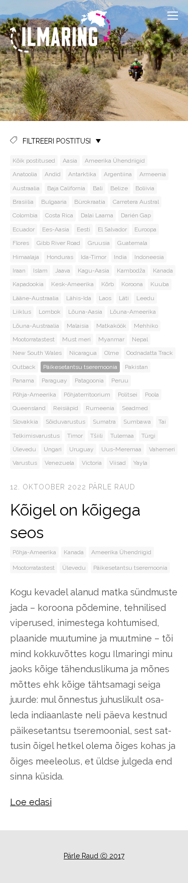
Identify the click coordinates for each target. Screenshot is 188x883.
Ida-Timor (93, 257)
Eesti (83, 229)
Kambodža (131, 270)
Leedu (145, 298)
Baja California (66, 188)
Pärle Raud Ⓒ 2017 (94, 856)
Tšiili (96, 435)
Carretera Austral (136, 201)
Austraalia (26, 188)
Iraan (19, 270)
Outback (24, 366)
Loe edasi (31, 802)
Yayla (140, 462)
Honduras (60, 257)
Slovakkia (25, 421)
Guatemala (132, 242)
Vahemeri (162, 449)
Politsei (127, 394)
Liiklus (22, 311)
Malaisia (78, 325)
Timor (75, 435)
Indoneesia (149, 257)
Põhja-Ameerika (34, 394)
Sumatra (104, 421)
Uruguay (81, 449)
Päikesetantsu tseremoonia (80, 366)
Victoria (92, 462)
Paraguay (54, 380)
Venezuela (59, 462)
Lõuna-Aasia (85, 311)
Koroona (132, 284)
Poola (152, 394)
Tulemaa (122, 435)
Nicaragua (83, 352)
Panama (23, 380)
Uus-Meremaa (121, 449)
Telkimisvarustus (36, 435)
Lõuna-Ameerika (133, 311)
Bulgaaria (54, 201)
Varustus (25, 462)
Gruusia (99, 242)
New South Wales (37, 352)
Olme (111, 352)
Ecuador (24, 229)
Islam (40, 270)
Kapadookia (28, 284)
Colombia (25, 215)
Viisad (117, 462)
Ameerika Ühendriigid (115, 160)
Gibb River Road (58, 242)
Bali (98, 188)
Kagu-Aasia (93, 270)
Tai (162, 421)
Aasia (70, 160)
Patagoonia (89, 380)
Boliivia (144, 188)
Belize (119, 188)
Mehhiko (146, 325)
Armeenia (152, 174)
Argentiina (118, 174)
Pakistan (136, 366)
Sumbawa (137, 421)
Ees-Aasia (55, 229)
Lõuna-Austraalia (36, 325)
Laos (105, 298)
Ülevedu (24, 449)
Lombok (50, 311)
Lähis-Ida (78, 298)
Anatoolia (25, 174)
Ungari (53, 449)
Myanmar (111, 339)
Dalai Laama (97, 215)
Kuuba (159, 284)
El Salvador (112, 229)
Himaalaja (26, 257)
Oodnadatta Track (149, 352)
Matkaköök (111, 325)
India (120, 257)
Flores (21, 242)
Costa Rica (59, 215)
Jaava (62, 270)
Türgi (148, 435)
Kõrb (107, 284)
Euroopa (145, 229)
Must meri (76, 339)
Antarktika (82, 174)
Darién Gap (136, 215)
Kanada (163, 270)
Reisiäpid (65, 408)
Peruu (119, 380)
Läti (124, 298)
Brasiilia (23, 201)
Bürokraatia (89, 201)
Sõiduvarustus (65, 421)
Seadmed (135, 408)
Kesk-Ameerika (72, 284)
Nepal (140, 339)
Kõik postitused (34, 160)
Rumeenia (100, 408)
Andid (53, 174)
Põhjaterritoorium (87, 394)
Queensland (29, 408)
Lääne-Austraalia (36, 298)
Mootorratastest (34, 339)
